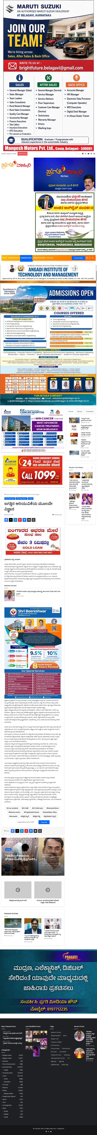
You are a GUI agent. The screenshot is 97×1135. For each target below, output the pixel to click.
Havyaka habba (55, 1048)
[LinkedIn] (15, 520)
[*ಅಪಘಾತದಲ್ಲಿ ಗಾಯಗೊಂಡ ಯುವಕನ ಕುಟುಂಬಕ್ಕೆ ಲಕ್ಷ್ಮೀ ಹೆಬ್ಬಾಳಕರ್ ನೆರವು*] (87, 475)
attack (64, 1035)
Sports (5, 1099)
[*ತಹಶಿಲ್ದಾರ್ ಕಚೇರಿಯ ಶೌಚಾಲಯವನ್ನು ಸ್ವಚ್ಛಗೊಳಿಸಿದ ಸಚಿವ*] (74, 496)
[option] (32, 857)
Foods (6, 1111)
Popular (70, 411)
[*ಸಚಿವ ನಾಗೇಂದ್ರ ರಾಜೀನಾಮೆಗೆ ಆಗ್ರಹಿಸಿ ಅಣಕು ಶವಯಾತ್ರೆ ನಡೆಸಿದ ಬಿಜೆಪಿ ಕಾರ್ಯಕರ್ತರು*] (74, 475)
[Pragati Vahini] (16, 164)
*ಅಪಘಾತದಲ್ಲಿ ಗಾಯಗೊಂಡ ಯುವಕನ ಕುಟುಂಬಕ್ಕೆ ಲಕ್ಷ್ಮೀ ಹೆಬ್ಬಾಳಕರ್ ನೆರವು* (87, 484)
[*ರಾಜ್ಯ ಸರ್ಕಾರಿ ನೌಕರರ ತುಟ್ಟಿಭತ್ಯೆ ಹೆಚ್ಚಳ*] (74, 427)
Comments (89, 411)
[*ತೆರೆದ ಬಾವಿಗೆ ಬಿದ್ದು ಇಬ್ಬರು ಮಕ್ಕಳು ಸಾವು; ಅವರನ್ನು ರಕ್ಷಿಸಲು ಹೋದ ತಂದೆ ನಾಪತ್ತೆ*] (13, 923)
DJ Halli (25, 808)
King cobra (54, 1051)
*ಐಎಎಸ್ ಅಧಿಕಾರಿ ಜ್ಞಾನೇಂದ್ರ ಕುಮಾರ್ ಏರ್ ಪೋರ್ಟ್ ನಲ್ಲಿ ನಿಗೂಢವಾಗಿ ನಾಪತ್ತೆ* (31, 937)
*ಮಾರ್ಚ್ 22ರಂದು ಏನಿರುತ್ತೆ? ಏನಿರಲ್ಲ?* (86, 434)
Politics (50, 258)
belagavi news (55, 1038)
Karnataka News (39, 258)
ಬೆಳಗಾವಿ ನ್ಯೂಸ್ (65, 1064)
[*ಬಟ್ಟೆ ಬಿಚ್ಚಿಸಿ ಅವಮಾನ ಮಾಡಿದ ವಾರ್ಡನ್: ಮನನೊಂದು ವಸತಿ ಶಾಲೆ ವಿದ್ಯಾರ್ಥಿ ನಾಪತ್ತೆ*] (36, 1051)
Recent (79, 411)
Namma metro (15, 812)
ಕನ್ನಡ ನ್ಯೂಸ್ (25, 816)
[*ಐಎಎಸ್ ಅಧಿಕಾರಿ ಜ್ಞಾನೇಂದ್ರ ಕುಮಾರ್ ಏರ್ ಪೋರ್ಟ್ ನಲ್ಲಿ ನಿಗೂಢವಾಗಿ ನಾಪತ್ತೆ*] (32, 926)
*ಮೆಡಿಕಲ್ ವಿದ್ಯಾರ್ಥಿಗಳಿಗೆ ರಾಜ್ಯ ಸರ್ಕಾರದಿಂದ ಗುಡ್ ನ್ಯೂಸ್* (85, 443)
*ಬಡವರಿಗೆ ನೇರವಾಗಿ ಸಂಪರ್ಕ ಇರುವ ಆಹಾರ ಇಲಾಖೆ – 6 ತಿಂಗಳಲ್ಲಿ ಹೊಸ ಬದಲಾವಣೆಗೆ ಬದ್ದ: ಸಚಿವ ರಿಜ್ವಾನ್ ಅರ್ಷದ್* (52, 933)
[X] (11, 520)
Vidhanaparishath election (58, 1058)
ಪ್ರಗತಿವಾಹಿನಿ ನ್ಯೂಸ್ (50, 816)
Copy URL (44, 822)
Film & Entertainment (9, 1064)
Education (7, 1082)
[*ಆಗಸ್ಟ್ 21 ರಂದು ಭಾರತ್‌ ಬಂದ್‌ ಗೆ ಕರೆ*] (74, 420)
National (5, 1087)
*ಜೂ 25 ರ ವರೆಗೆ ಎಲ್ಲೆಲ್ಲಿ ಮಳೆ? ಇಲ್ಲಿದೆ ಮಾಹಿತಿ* (86, 453)
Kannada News (26, 258)
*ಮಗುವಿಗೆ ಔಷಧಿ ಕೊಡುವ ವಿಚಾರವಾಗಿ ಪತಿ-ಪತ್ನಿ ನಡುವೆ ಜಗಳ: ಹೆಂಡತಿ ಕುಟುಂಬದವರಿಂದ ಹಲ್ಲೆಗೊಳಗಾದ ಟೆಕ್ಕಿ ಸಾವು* (87, 513)
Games (6, 1114)
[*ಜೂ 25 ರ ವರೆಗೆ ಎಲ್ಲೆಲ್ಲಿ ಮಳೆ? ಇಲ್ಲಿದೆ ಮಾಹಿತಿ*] (74, 453)
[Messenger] (24, 520)
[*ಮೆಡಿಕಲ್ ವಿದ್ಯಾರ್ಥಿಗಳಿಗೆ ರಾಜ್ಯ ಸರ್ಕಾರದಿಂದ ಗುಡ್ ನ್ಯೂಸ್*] (74, 441)
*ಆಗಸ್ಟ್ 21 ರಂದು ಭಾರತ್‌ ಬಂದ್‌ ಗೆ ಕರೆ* (86, 419)
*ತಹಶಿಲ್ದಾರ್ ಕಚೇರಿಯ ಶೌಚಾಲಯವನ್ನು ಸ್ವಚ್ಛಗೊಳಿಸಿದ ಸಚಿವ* (42, 153)
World (4, 1108)
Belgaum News (13, 258)
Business (5, 1061)
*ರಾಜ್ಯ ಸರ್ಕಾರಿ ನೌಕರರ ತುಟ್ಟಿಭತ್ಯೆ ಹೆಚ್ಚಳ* (86, 427)
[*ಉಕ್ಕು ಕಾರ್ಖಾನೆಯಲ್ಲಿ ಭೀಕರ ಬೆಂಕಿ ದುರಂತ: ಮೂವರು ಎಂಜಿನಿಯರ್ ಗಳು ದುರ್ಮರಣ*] (43, 1047)
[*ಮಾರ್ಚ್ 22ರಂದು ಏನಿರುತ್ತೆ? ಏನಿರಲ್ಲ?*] (74, 434)
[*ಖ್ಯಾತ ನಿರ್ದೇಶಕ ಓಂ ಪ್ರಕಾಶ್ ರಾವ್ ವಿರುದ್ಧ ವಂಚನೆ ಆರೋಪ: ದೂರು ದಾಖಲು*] (29, 1048)
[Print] (33, 520)
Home (7, 494)
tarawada (13, 816)
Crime (6, 1079)
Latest (4, 258)
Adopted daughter (55, 1035)
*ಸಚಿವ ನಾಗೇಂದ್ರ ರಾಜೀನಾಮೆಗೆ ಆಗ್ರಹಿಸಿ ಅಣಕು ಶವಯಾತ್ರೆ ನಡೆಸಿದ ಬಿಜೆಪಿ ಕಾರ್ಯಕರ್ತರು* (74, 484)
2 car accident (13, 808)
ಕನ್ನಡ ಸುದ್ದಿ (37, 816)
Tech (4, 1102)
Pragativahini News (32, 812)
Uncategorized (7, 1105)
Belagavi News (7, 1055)
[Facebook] (6, 520)
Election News (8, 1093)
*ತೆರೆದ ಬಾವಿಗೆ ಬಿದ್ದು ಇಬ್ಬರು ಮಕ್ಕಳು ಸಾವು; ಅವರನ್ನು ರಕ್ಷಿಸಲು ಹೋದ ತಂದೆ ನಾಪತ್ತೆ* (12, 931)
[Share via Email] (29, 520)
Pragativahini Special (9, 1096)
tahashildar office (50, 812)
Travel (6, 1117)
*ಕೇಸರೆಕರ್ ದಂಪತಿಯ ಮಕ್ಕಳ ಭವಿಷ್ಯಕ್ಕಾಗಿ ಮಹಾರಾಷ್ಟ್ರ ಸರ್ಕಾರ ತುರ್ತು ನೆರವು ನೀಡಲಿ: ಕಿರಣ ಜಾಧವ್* (91, 1038)
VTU (68, 1058)
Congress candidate (56, 1042)
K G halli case (38, 808)
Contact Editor (78, 258)
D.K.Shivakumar (55, 1045)
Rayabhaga (67, 1055)
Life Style (5, 1084)
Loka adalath (62, 1051)
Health (6, 1070)
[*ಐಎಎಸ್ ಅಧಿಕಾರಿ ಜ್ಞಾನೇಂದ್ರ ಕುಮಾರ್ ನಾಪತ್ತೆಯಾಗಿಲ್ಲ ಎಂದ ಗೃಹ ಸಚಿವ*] (43, 1032)
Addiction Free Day (56, 1032)
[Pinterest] (20, 520)
